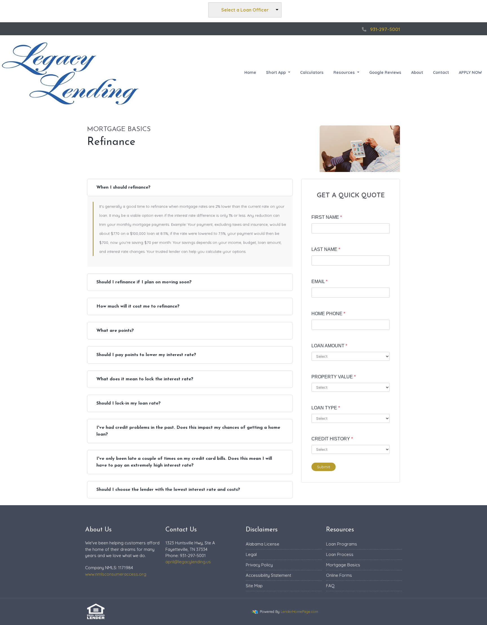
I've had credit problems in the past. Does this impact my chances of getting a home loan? (188, 431)
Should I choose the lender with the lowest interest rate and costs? (168, 489)
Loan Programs (341, 544)
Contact (441, 72)
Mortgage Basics (343, 564)
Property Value (333, 376)
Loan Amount (329, 345)
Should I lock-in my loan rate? (128, 403)
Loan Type (325, 407)
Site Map (254, 585)
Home (250, 72)
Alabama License (262, 544)
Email (319, 281)
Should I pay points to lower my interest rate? (146, 355)
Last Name (325, 249)
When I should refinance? (123, 187)
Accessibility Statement (268, 575)
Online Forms (339, 575)
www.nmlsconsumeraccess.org (115, 574)
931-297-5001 (385, 29)
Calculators (312, 72)
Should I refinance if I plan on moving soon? (144, 282)
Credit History (332, 438)
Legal (251, 554)
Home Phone (328, 313)
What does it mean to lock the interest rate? (144, 379)
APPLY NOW (470, 72)
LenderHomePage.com (299, 611)
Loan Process (339, 554)
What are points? (115, 330)
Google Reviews (385, 72)
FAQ (330, 585)
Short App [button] (276, 72)
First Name (326, 217)
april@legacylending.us (188, 561)
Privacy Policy (259, 564)
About (417, 72)
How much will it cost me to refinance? (138, 306)
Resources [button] (344, 72)
